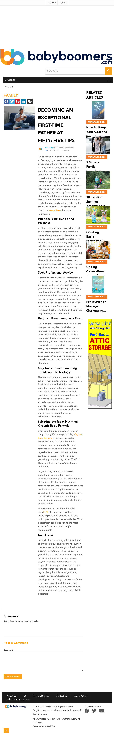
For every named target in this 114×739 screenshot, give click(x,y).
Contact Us (61, 696)
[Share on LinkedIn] (23, 101)
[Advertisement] (57, 26)
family (11, 95)
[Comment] (30, 101)
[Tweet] (12, 101)
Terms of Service (41, 696)
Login (62, 3)
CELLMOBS (51, 726)
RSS (24, 696)
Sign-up (52, 3)
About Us (11, 696)
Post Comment (12, 676)
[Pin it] (17, 101)
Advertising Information (18, 699)
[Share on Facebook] (6, 101)
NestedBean (55, 210)
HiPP (45, 512)
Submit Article (80, 696)
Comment (8, 650)
